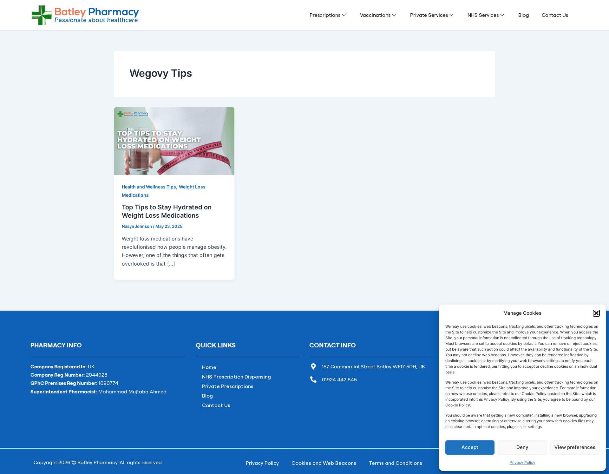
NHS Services (483, 15)
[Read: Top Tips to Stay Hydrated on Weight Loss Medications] (174, 140)
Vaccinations (375, 15)
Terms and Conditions (395, 463)
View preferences (574, 447)
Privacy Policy (522, 462)
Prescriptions (325, 15)
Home (209, 367)
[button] (596, 313)
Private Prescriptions (227, 386)
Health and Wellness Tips (149, 186)
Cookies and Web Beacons (323, 463)
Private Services (429, 15)
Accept (470, 447)
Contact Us (555, 15)
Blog (523, 15)
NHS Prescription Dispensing (236, 376)
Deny (522, 447)
